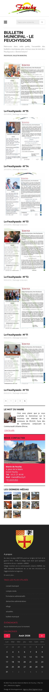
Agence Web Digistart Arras (32, 689)
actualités (9, 611)
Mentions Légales (14, 685)
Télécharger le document (20, 114)
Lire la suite (9, 430)
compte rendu (11, 591)
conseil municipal (12, 586)
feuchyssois (8, 55)
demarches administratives (16, 601)
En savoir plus (12, 480)
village (8, 606)
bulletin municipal (20, 55)
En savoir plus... (9, 575)
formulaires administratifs (15, 596)
